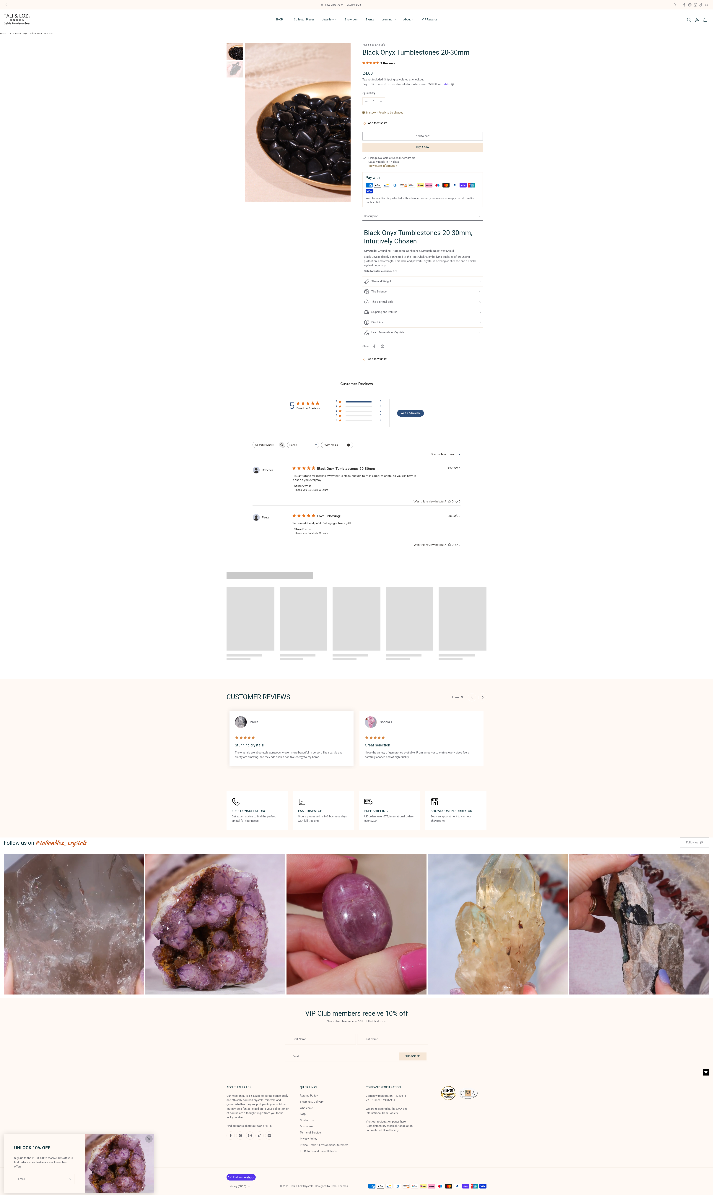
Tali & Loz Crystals (301, 1186)
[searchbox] (265, 445)
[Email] (706, 5)
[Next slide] (675, 4)
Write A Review (410, 413)
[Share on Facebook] (374, 346)
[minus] (366, 101)
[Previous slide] (6, 4)
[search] (689, 19)
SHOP (279, 19)
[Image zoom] (298, 122)
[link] (694, 842)
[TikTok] (701, 5)
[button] (422, 136)
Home (3, 33)
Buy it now (422, 147)
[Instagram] (695, 5)
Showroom (351, 19)
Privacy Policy (308, 1138)
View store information (382, 165)
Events (370, 19)
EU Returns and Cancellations (318, 1151)
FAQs (303, 1114)
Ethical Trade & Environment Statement (324, 1145)
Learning (387, 19)
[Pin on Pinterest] (382, 346)
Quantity (368, 93)
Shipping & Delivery (311, 1101)
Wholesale (306, 1108)
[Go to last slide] (472, 697)
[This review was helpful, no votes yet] (449, 501)
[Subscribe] (69, 1179)
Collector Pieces (304, 19)
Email (21, 1179)
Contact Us (307, 1120)
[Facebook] (684, 5)
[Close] (149, 1139)
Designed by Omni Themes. (332, 1186)
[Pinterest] (690, 5)
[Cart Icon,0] (705, 19)
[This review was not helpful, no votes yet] (456, 501)
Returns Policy (309, 1095)
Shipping (389, 79)
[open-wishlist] (706, 1072)
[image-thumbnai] (235, 51)
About (407, 19)
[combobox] (303, 445)
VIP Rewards (429, 19)
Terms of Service (310, 1132)
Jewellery (328, 19)
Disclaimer (306, 1126)
